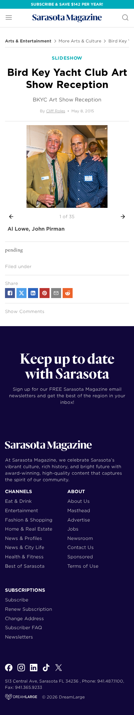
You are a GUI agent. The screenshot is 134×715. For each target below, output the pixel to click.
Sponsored (80, 556)
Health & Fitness (24, 556)
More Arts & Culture (80, 41)
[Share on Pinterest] (45, 293)
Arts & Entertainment (28, 41)
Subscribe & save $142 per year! (67, 4)
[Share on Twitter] (21, 293)
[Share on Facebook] (10, 293)
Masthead (78, 510)
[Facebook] (8, 670)
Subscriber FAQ (23, 627)
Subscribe (16, 599)
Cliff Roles (55, 111)
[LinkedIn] (33, 670)
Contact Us (80, 547)
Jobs (73, 528)
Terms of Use (82, 566)
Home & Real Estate (28, 528)
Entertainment (21, 510)
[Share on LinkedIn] (33, 293)
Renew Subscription (28, 609)
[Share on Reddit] (68, 293)
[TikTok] (46, 670)
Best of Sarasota (25, 566)
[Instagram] (21, 670)
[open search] (125, 18)
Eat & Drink (18, 501)
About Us (78, 501)
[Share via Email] (56, 293)
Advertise (78, 519)
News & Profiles (23, 538)
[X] (58, 670)
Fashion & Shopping (28, 519)
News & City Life (24, 547)
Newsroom (80, 538)
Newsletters (19, 636)
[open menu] (8, 18)
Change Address (24, 618)
